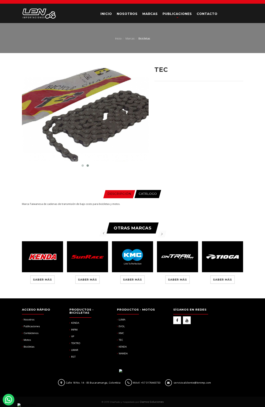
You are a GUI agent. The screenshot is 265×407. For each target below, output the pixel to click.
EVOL (122, 326)
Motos (27, 340)
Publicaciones (32, 326)
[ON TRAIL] (177, 256)
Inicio (118, 38)
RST (73, 356)
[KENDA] (42, 256)
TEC (121, 340)
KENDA (75, 323)
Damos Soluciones (152, 401)
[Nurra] (39, 13)
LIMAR (74, 350)
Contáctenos (31, 333)
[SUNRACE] (87, 256)
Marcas (130, 38)
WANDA (123, 353)
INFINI (74, 329)
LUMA (122, 319)
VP (72, 336)
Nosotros (29, 319)
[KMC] (132, 256)
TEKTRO (75, 343)
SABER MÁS (42, 279)
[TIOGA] (222, 256)
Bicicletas (29, 346)
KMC (121, 333)
